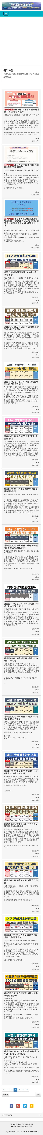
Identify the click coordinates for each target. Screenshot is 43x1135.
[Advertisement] (21, 40)
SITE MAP (7, 1115)
